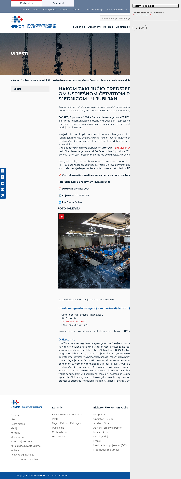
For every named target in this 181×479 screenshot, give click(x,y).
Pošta (55, 419)
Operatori (58, 3)
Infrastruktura (101, 432)
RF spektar (99, 414)
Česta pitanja (49, 9)
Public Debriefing (123, 148)
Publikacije (58, 427)
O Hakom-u (67, 339)
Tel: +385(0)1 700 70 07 (73, 321)
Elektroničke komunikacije (67, 414)
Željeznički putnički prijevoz (67, 423)
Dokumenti (94, 26)
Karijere (76, 9)
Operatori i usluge (103, 419)
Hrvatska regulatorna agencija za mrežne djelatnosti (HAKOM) (100, 308)
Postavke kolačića (143, 6)
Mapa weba (17, 437)
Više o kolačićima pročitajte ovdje (145, 15)
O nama (25, 9)
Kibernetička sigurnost (106, 449)
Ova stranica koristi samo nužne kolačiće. (148, 13)
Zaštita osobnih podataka (25, 459)
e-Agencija (79, 26)
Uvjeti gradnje (101, 436)
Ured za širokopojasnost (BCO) (110, 445)
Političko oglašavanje (22, 454)
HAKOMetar (58, 436)
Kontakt (64, 9)
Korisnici (25, 3)
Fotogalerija (69, 208)
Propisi (97, 441)
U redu (140, 28)
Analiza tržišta (101, 423)
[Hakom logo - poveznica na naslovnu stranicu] (34, 21)
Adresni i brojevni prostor (107, 427)
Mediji (14, 428)
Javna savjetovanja (93, 9)
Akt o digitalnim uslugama (120, 9)
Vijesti (36, 9)
